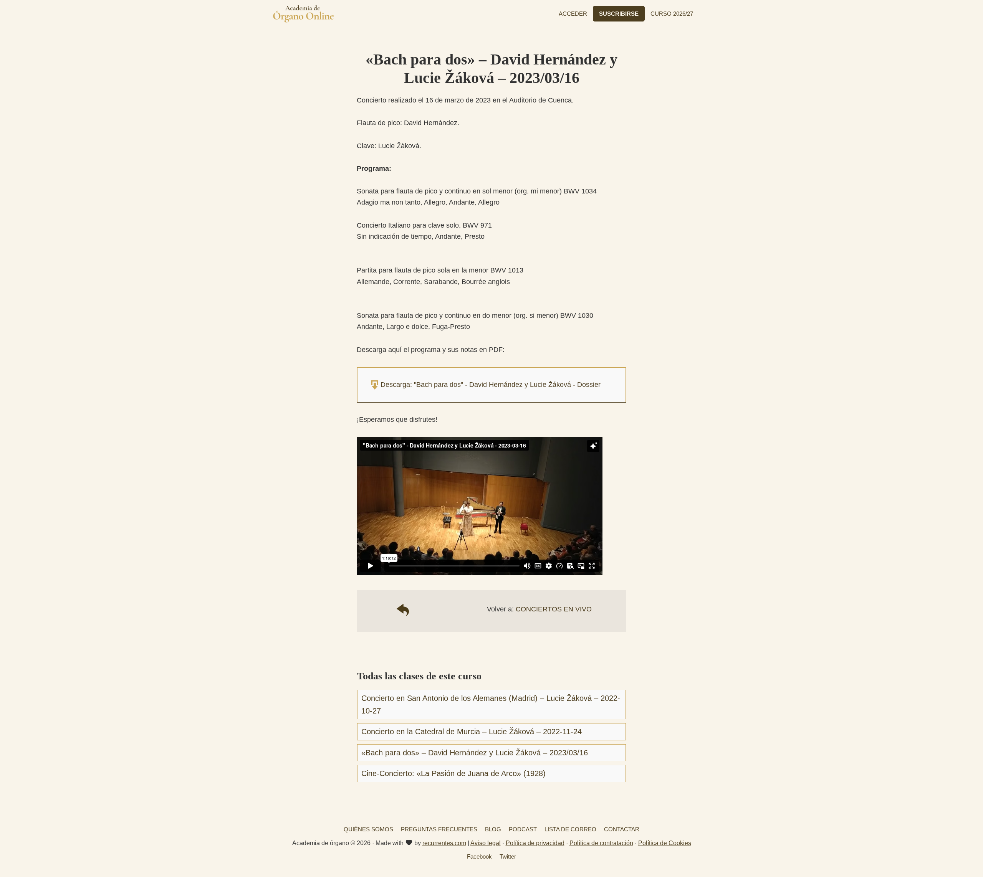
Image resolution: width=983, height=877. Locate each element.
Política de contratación (601, 843)
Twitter (508, 856)
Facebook (479, 856)
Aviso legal (485, 843)
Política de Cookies (664, 843)
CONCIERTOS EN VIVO (554, 609)
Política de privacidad (535, 843)
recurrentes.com (444, 843)
